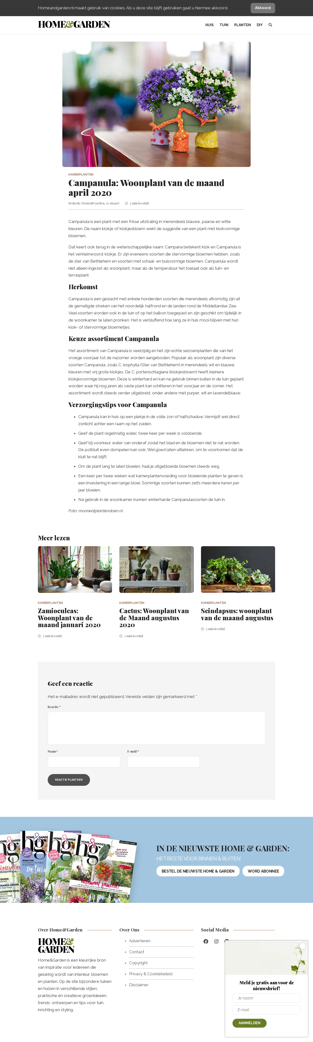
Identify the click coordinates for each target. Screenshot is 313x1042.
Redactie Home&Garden (86, 203)
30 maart (112, 203)
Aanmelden (249, 1023)
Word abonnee (263, 871)
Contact (136, 951)
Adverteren (139, 940)
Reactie (54, 707)
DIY (260, 25)
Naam (53, 751)
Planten (242, 25)
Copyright (138, 962)
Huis (209, 25)
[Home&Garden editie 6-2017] (101, 879)
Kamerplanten (80, 174)
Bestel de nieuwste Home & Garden (198, 871)
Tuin (224, 25)
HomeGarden (74, 24)
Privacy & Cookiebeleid (150, 973)
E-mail (133, 751)
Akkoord (263, 8)
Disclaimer (139, 984)
